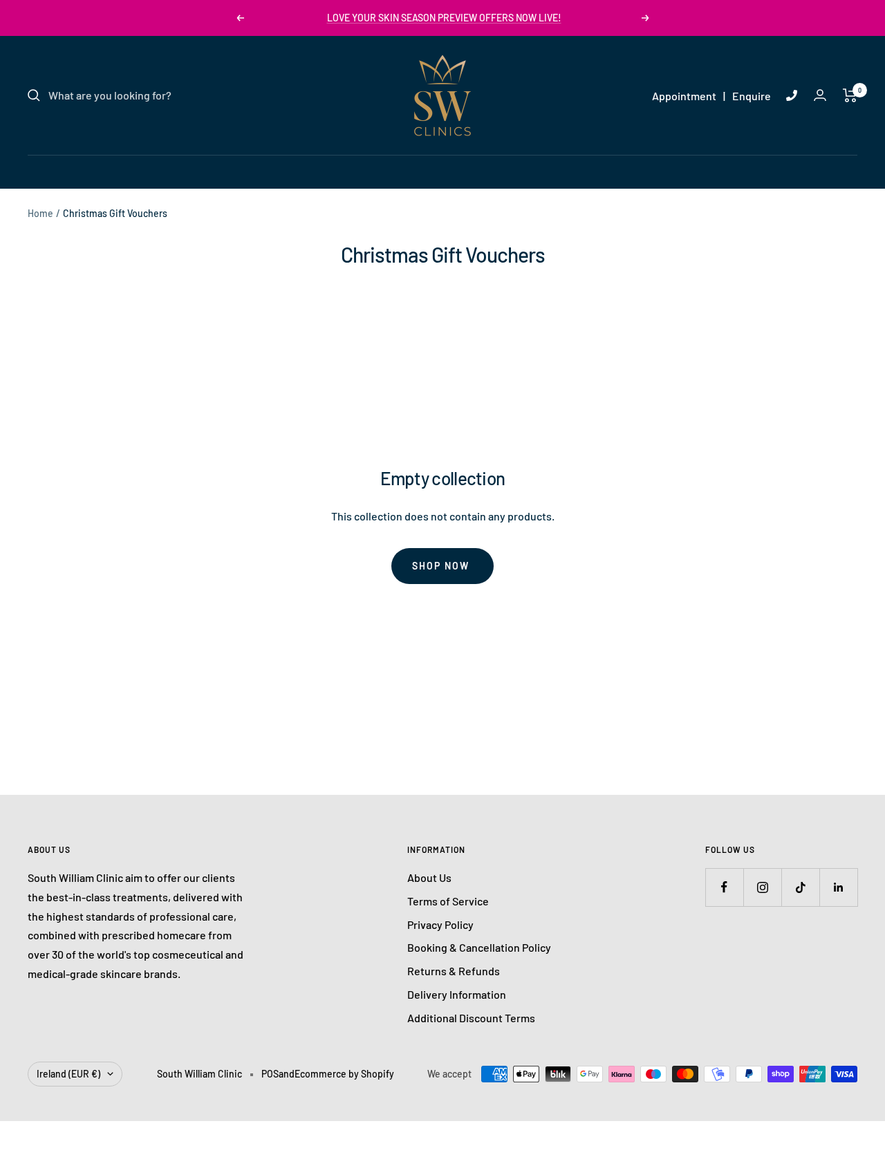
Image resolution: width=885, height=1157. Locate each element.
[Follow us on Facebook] (724, 887)
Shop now (440, 566)
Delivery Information (456, 994)
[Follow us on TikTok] (800, 887)
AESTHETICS (429, 171)
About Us (429, 877)
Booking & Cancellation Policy (479, 947)
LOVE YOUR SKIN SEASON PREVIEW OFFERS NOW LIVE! (444, 17)
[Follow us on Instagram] (762, 887)
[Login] (820, 95)
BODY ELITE (511, 171)
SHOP (575, 171)
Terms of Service (448, 900)
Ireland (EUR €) (68, 1074)
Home (40, 213)
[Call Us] (791, 95)
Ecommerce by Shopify (344, 1074)
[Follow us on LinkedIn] (838, 887)
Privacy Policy (440, 924)
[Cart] (850, 95)
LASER (358, 171)
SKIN (308, 171)
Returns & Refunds (453, 970)
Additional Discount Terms (471, 1017)
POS (270, 1074)
